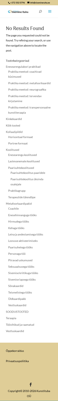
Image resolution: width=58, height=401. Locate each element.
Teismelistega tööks (20, 292)
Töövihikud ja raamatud (20, 324)
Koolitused (12, 149)
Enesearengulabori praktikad (23, 66)
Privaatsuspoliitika (17, 361)
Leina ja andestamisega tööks (25, 234)
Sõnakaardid (15, 286)
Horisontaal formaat (20, 137)
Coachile (13, 208)
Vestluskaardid (17, 305)
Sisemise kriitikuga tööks (23, 273)
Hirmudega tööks (18, 221)
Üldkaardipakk (17, 298)
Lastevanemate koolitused (24, 161)
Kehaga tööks (16, 228)
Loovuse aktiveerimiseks (23, 240)
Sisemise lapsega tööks (22, 279)
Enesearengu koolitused (22, 155)
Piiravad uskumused (20, 260)
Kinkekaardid (14, 119)
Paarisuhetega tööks (20, 247)
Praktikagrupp (17, 190)
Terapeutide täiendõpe (21, 197)
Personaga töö (17, 253)
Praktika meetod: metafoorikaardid (29, 83)
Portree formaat (18, 143)
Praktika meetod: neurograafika (27, 89)
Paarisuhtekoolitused (21, 167)
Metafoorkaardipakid (19, 203)
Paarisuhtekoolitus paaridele (28, 172)
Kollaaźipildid (14, 132)
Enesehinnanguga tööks (22, 215)
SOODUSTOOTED (17, 311)
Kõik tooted (13, 125)
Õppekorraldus (15, 350)
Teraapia (11, 318)
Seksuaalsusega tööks (21, 266)
